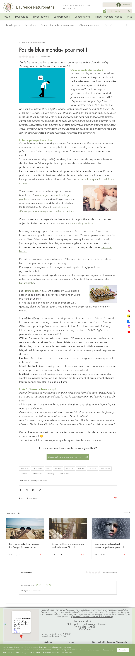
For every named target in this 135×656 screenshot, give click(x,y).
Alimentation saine (89, 25)
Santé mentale (37, 473)
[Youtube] (128, 331)
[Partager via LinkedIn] (33, 490)
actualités (81, 468)
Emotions (69, 468)
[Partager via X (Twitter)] (27, 490)
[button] (105, 11)
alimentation (105, 468)
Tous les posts (13, 25)
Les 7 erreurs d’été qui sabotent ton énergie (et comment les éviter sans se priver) (24, 545)
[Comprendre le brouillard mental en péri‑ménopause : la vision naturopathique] (111, 528)
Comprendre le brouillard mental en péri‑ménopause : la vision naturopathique (110, 545)
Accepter (122, 649)
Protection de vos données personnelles (59, 652)
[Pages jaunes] (128, 316)
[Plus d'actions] (115, 42)
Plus (106, 25)
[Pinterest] (128, 310)
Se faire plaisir (65, 473)
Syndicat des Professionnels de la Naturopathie (91, 616)
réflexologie (51, 473)
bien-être (24, 468)
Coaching (34, 480)
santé (48, 468)
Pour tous (92, 468)
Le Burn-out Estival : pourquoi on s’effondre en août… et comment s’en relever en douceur (68, 545)
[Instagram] (128, 326)
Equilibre (58, 468)
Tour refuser (108, 649)
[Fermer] (131, 650)
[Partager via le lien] (39, 490)
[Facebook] (128, 321)
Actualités (30, 25)
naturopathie (37, 468)
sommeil (24, 473)
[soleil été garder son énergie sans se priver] (25, 528)
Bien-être (23, 480)
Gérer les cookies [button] (92, 649)
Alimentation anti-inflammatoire (57, 25)
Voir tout (126, 512)
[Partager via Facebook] (20, 490)
